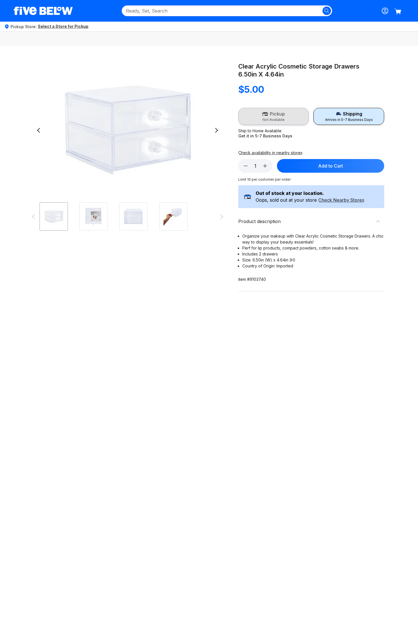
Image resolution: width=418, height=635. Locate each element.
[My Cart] (398, 11)
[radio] (273, 116)
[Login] (385, 11)
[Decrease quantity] (246, 166)
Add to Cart (330, 166)
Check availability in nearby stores (270, 152)
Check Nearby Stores (341, 200)
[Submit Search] (326, 11)
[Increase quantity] (265, 166)
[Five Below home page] (43, 11)
